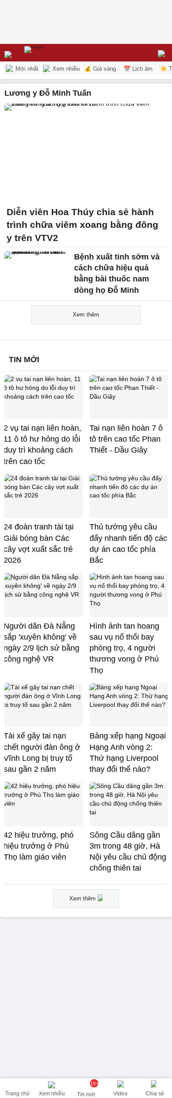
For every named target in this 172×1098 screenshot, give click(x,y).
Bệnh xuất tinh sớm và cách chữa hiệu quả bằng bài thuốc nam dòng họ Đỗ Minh (117, 273)
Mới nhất (26, 68)
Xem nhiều (65, 68)
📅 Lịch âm (138, 68)
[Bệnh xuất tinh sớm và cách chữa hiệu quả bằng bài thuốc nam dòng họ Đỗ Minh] (37, 271)
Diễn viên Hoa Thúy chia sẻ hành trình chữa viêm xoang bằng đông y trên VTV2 (82, 225)
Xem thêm (86, 314)
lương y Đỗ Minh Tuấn (47, 93)
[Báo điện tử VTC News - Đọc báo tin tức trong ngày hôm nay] (54, 52)
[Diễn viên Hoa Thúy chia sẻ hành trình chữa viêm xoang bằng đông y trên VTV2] (86, 152)
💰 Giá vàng (100, 68)
